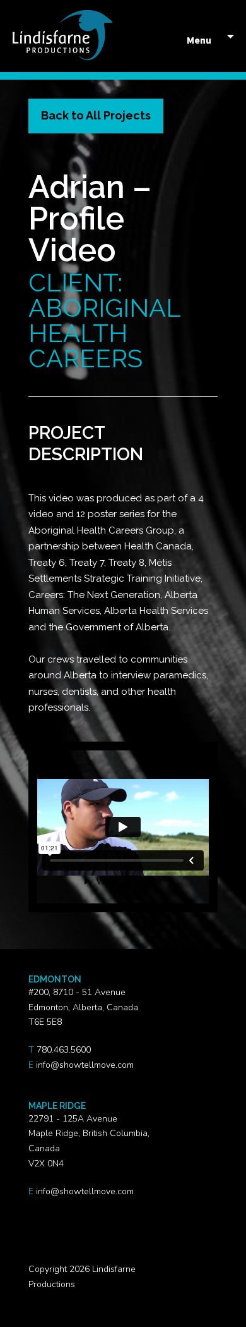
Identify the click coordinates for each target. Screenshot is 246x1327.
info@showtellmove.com (85, 1065)
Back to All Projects (96, 115)
